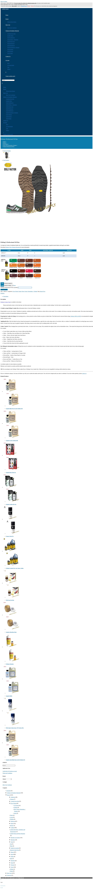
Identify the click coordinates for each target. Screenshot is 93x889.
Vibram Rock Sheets (10, 91)
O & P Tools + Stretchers (11, 104)
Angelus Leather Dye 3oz (11, 504)
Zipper (11, 871)
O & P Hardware (9, 110)
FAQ (7, 124)
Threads (12, 865)
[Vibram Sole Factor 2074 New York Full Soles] (30, 215)
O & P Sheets (9, 114)
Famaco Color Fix (9, 536)
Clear (14, 285)
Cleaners (12, 799)
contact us (84, 373)
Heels (12, 823)
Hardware (13, 821)
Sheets (12, 852)
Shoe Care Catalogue (10, 95)
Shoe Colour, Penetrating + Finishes (29, 291)
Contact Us (5, 120)
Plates (11, 846)
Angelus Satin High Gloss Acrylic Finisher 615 (15, 759)
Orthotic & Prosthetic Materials (10, 97)
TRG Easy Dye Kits (10, 600)
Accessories (16, 805)
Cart (7, 128)
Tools (12, 867)
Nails (12, 842)
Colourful (8, 790)
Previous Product (7, 150)
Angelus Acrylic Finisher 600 (12, 440)
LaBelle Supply (5, 9)
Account (5, 122)
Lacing (11, 817)
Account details (9, 126)
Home (4, 87)
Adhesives (13, 797)
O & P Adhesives (9, 102)
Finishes (15, 807)
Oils (11, 844)
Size (2, 283)
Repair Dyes (42, 291)
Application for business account (10, 771)
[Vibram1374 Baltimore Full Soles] (6, 158)
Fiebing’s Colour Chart (5, 302)
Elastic (11, 815)
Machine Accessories (15, 837)
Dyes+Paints (15, 291)
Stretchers (13, 860)
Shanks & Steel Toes (14, 850)
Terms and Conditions (7, 773)
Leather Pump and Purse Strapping (17, 833)
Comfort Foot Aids (10, 99)
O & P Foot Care (9, 106)
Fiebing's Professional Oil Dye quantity (9, 287)
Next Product (6, 160)
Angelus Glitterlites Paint (11, 632)
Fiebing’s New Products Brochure (12, 247)
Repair (4, 89)
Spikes (12, 856)
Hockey (11, 825)
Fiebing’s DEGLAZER (76, 316)
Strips (12, 862)
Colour (2, 285)
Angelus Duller (9, 696)
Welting (11, 869)
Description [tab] (5, 296)
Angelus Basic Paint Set (11, 472)
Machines (13, 839)
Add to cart (4, 289)
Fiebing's (2, 293)
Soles (12, 854)
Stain (11, 858)
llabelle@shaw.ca (24, 6)
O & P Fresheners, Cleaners (12, 112)
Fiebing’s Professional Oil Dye (8, 146)
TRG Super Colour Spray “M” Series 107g (15, 727)
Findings (12, 819)
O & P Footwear (9, 108)
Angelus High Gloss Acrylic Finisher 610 (14, 408)
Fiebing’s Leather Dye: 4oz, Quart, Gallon (14, 568)
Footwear (9, 875)
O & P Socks (9, 116)
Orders (7, 130)
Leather (12, 827)
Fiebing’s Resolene (10, 664)
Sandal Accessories (15, 848)
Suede (15, 813)
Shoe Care (5, 93)
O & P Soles (8, 118)
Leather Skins (9, 101)
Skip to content (4, 1)
